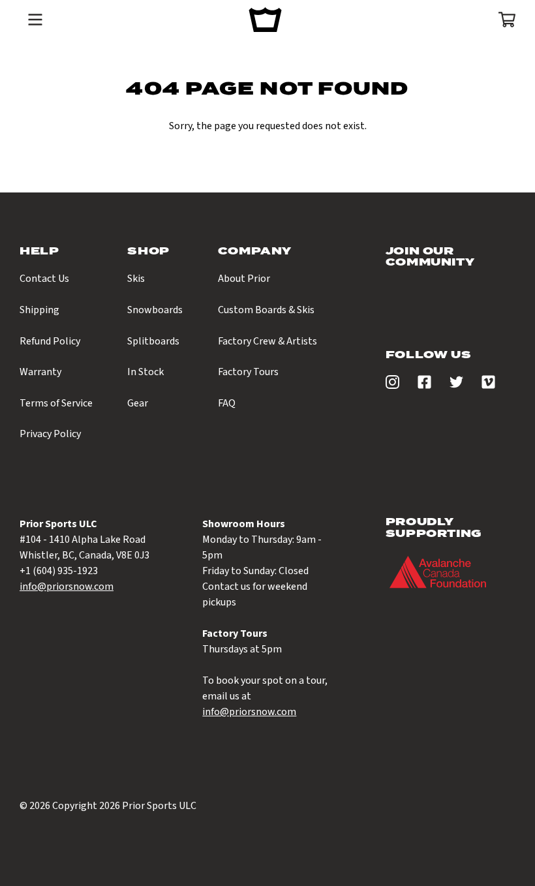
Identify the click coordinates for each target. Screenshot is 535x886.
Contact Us (44, 278)
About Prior (244, 278)
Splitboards (153, 341)
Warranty (40, 372)
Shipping (39, 310)
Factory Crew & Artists (267, 341)
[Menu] (35, 19)
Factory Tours (248, 372)
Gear (137, 403)
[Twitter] (456, 385)
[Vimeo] (488, 385)
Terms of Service (56, 403)
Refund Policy (50, 341)
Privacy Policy (50, 434)
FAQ (227, 403)
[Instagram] (392, 385)
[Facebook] (424, 385)
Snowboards (155, 310)
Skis (136, 278)
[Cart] (502, 19)
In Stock (145, 372)
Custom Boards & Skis (266, 310)
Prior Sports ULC (159, 806)
